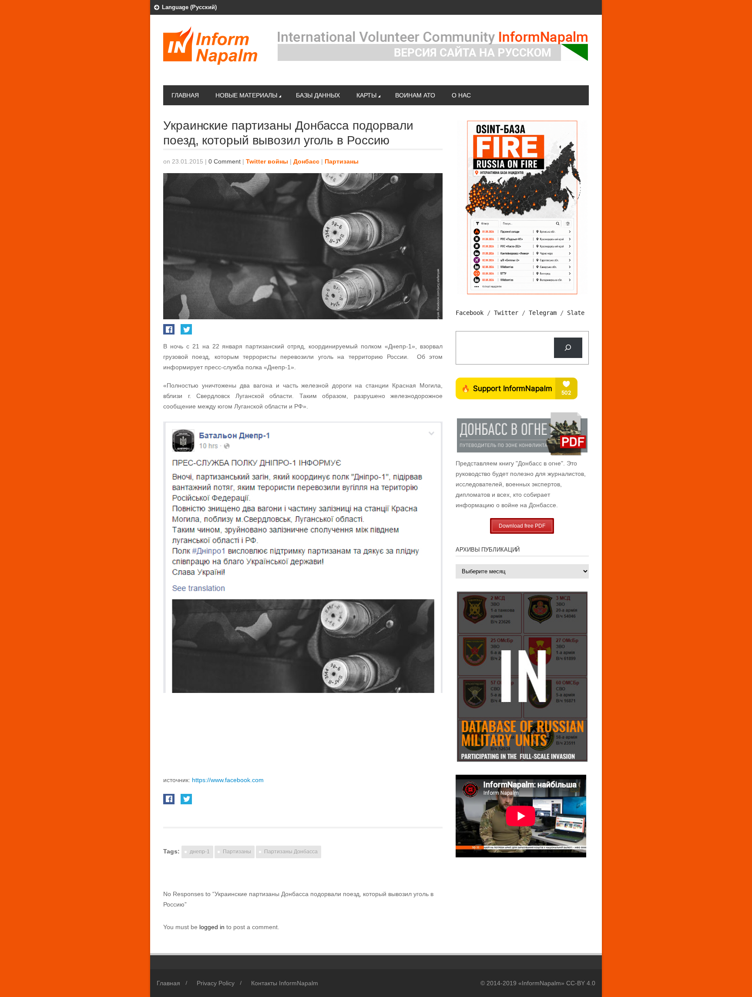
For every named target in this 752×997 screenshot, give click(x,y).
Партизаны (342, 161)
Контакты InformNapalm (284, 983)
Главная (185, 95)
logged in (212, 926)
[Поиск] (568, 348)
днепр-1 (200, 852)
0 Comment (224, 161)
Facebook (469, 312)
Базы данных (318, 95)
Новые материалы (246, 95)
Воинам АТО (415, 95)
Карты (366, 95)
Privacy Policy (216, 983)
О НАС (461, 95)
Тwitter (506, 312)
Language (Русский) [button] (189, 7)
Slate (575, 312)
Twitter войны (267, 161)
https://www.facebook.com (228, 779)
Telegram (543, 312)
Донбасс (306, 161)
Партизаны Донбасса (291, 852)
